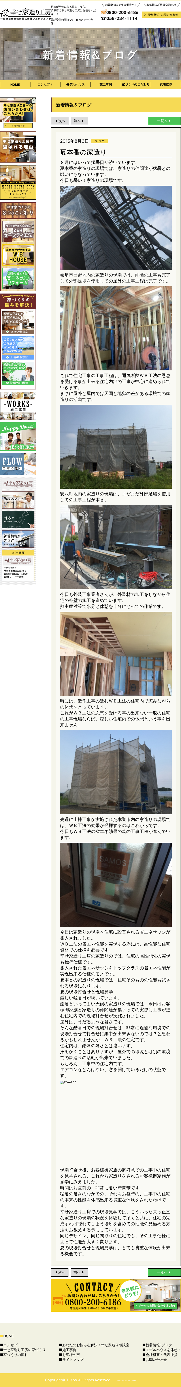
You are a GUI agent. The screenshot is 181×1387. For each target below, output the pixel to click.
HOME (15, 84)
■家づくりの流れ (14, 1354)
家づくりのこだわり (136, 84)
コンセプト (45, 84)
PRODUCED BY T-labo (126, 1380)
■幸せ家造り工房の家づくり (23, 1350)
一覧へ (162, 121)
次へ (61, 121)
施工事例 (106, 84)
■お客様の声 (69, 1354)
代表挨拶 (166, 84)
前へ (77, 121)
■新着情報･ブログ (157, 1345)
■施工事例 (67, 1350)
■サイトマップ (71, 1359)
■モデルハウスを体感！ (161, 1350)
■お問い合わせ (154, 1359)
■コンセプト (10, 1345)
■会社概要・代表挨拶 (159, 1354)
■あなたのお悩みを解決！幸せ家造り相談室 (94, 1345)
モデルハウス (75, 84)
